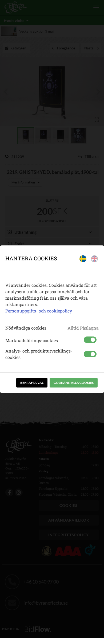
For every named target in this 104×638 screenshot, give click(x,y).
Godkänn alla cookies (74, 383)
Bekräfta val (31, 383)
